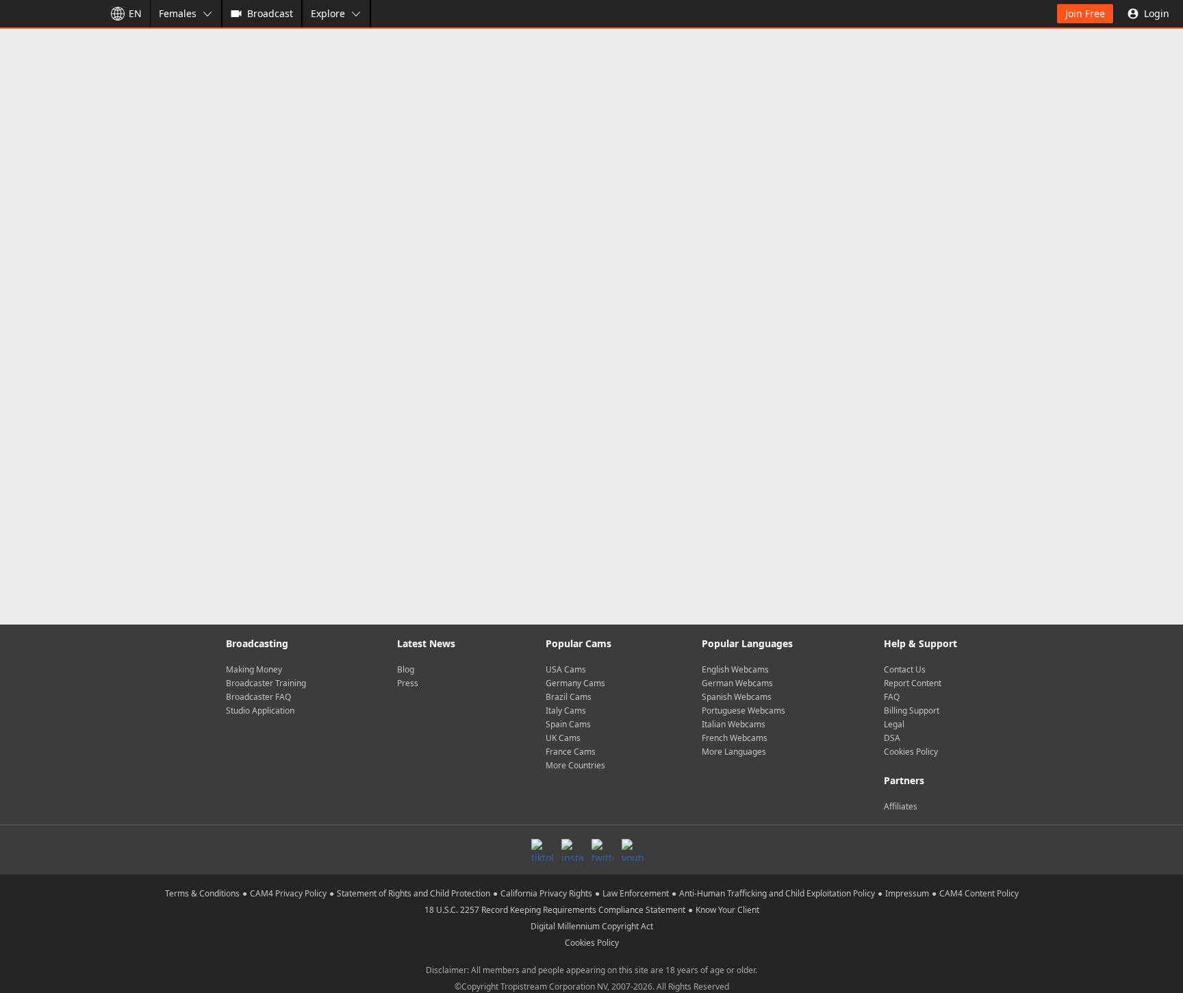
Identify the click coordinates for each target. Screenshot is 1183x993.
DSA (892, 738)
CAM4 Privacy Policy (288, 893)
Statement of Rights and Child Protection (413, 893)
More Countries (575, 765)
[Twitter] (602, 850)
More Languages (734, 751)
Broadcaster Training (266, 683)
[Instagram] (572, 850)
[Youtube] (633, 850)
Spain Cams (568, 724)
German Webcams (737, 683)
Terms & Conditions (202, 893)
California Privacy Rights (546, 893)
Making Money (254, 669)
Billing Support (911, 710)
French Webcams (734, 738)
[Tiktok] (542, 850)
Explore (328, 13)
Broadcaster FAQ (258, 697)
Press (407, 683)
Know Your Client (727, 910)
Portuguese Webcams (743, 710)
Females (177, 13)
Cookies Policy (911, 751)
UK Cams (563, 738)
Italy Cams (566, 710)
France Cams (571, 751)
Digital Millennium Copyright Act (592, 926)
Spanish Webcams (737, 697)
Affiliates (900, 806)
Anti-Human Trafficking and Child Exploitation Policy (777, 893)
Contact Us (905, 669)
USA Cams (566, 669)
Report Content (912, 683)
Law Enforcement (635, 893)
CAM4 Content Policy (979, 893)
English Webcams (735, 669)
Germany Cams (575, 683)
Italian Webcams (733, 724)
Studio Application (260, 710)
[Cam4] (49, 14)
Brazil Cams (569, 697)
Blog (405, 669)
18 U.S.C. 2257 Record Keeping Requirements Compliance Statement (554, 910)
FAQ (892, 697)
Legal (894, 724)
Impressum (907, 893)
